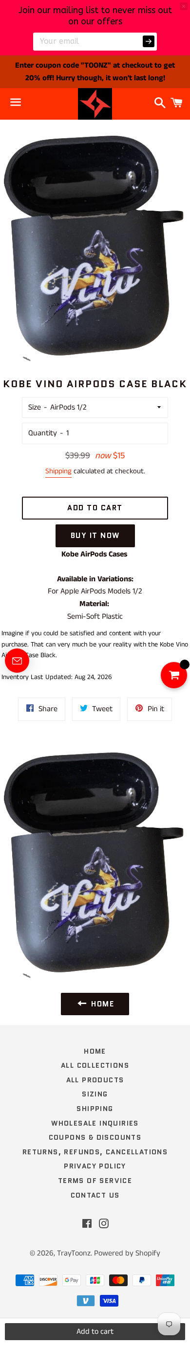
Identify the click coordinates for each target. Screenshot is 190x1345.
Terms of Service (95, 1180)
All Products (95, 1080)
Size (34, 407)
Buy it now (95, 535)
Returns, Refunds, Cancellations (95, 1152)
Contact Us (95, 1195)
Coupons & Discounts (95, 1137)
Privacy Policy (95, 1166)
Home (95, 1051)
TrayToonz (74, 1253)
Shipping (58, 471)
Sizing (95, 1094)
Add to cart (95, 1331)
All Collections (95, 1065)
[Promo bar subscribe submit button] (148, 41)
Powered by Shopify (127, 1253)
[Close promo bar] (184, 6)
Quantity (42, 433)
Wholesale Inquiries (95, 1123)
